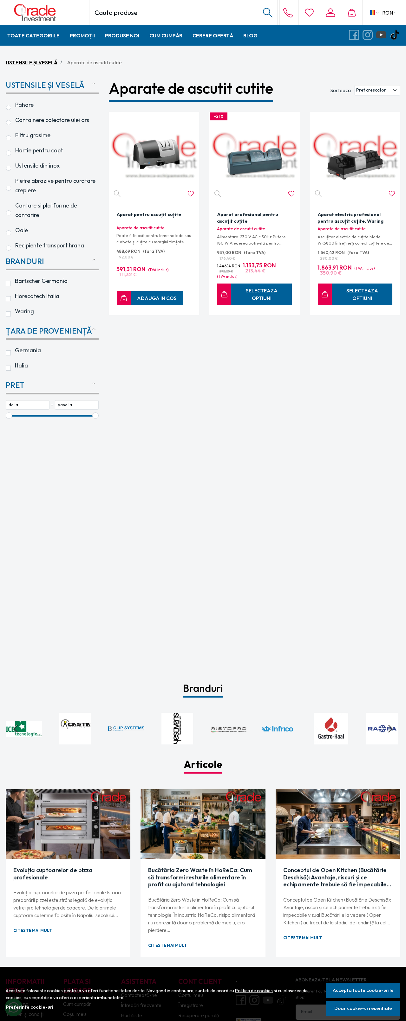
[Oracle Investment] (47, 12)
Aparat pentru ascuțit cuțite (148, 214)
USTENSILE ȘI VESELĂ (31, 62)
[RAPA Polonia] (382, 740)
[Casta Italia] (75, 740)
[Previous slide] (16, 729)
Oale (21, 230)
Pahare (24, 104)
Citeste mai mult (32, 930)
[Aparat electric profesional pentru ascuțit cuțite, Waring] (355, 157)
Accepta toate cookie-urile (363, 990)
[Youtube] (383, 35)
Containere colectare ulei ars (52, 120)
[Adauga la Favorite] (190, 193)
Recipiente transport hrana (49, 245)
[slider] (9, 415)
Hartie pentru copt (39, 150)
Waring (24, 311)
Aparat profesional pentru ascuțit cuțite (247, 217)
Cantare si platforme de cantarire (46, 210)
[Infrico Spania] (280, 740)
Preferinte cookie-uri (29, 1007)
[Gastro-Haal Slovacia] (331, 740)
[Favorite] (309, 12)
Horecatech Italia (37, 296)
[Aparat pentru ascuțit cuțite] (154, 157)
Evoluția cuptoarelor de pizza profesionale (53, 874)
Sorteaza (340, 90)
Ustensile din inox (37, 165)
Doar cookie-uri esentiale (363, 1008)
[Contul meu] (330, 12)
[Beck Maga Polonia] (126, 740)
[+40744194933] (288, 12)
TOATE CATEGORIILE (33, 35)
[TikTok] (396, 35)
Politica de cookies (254, 990)
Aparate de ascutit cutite (140, 227)
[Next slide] (390, 729)
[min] (27, 405)
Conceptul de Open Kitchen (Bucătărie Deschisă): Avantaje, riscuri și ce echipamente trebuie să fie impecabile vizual (335, 877)
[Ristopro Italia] (229, 740)
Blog (250, 35)
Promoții (82, 35)
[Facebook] (356, 35)
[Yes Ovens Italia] (178, 740)
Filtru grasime (32, 135)
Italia (21, 365)
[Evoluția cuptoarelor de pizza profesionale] (68, 824)
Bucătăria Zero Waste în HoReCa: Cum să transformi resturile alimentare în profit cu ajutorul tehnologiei (200, 877)
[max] (77, 405)
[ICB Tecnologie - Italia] (24, 740)
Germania (28, 350)
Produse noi (122, 35)
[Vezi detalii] (117, 193)
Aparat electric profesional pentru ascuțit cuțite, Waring (350, 217)
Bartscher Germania (41, 280)
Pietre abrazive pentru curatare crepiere (56, 185)
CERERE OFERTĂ (213, 35)
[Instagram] (369, 35)
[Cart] (351, 12)
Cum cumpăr (165, 35)
